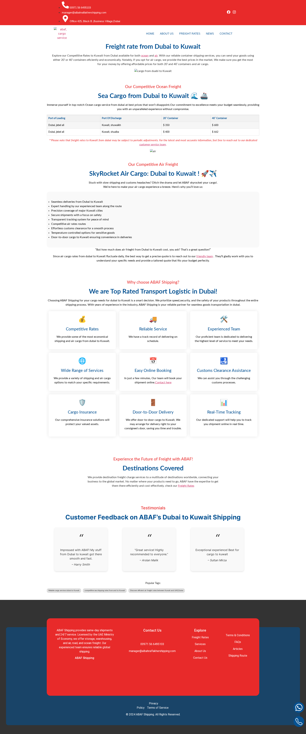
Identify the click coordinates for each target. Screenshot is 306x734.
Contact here (162, 382)
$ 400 (166, 132)
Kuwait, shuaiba (110, 132)
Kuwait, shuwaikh (111, 125)
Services (200, 644)
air (156, 55)
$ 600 (215, 125)
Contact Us (200, 657)
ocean (145, 55)
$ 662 (215, 132)
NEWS (210, 33)
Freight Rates (186, 485)
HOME (150, 33)
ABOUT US (167, 33)
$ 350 (166, 125)
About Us (200, 651)
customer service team (152, 144)
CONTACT (226, 33)
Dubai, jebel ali (56, 125)
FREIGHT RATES (189, 33)
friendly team (204, 256)
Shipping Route (237, 655)
